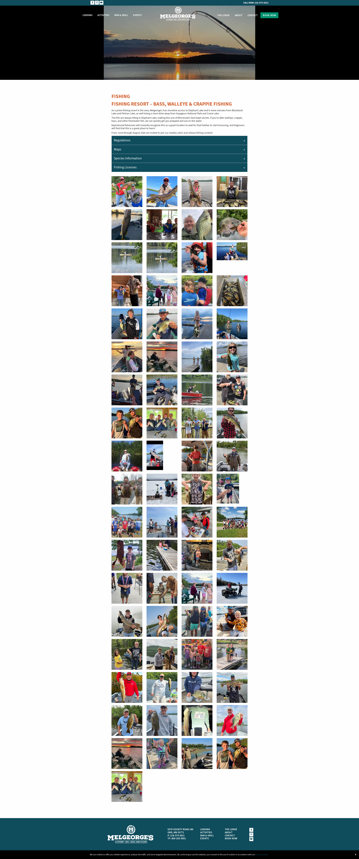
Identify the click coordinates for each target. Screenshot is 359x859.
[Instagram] (97, 3)
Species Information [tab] (128, 158)
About (238, 15)
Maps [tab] (117, 149)
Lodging (87, 15)
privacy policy (261, 854)
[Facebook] (92, 3)
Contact (253, 15)
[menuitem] (87, 15)
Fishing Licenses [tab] (125, 167)
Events (137, 15)
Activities (103, 15)
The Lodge (223, 15)
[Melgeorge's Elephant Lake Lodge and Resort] (177, 13)
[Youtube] (101, 3)
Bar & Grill (121, 15)
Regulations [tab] (122, 140)
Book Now (269, 15)
